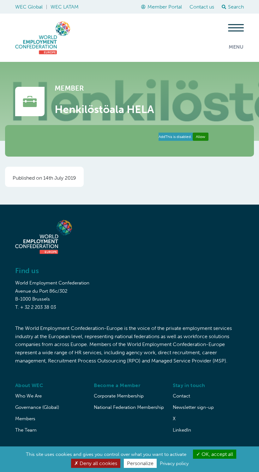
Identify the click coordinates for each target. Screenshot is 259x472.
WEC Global (29, 7)
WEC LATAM (65, 7)
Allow (200, 136)
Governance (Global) (37, 407)
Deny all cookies (97, 463)
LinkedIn (182, 430)
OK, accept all (216, 454)
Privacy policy (174, 463)
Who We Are (28, 396)
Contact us (202, 7)
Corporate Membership (119, 396)
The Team (26, 430)
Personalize (140, 463)
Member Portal (165, 7)
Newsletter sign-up (193, 407)
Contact (181, 396)
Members (25, 418)
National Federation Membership (129, 407)
